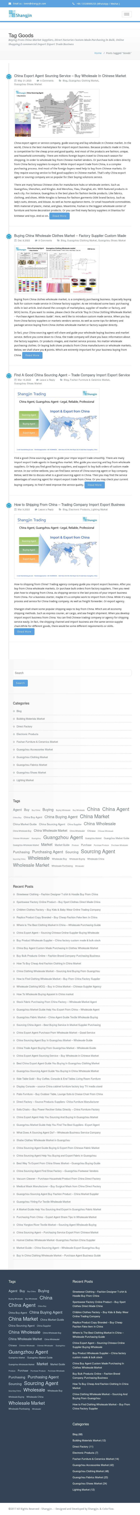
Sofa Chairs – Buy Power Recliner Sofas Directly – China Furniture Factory (58, 1109)
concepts (60, 307)
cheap (43, 151)
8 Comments (45, 240)
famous (62, 197)
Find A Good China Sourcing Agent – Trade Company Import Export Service (72, 374)
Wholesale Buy (59, 858)
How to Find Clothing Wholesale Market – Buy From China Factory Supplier (58, 978)
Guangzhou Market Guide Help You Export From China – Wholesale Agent (58, 1009)
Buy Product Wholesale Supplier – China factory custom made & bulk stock (59, 940)
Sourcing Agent (98, 851)
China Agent (115, 809)
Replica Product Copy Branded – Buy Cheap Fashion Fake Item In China (57, 917)
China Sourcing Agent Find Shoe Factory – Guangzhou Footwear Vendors (58, 1171)
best (39, 147)
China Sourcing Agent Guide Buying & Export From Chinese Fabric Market (58, 1148)
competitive (24, 151)
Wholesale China (95, 858)
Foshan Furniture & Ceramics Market (89, 379)
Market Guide (62, 845)
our (29, 470)
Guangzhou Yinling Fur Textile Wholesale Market (44, 1201)
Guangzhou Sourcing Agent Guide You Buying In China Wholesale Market (58, 1071)
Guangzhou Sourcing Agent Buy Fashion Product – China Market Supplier (58, 1194)
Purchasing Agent (47, 851)
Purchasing (21, 852)
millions (63, 155)
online (35, 470)
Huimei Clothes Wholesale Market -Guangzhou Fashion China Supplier (56, 1240)
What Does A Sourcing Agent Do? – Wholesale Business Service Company (59, 1132)
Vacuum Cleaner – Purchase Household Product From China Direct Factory (59, 1178)
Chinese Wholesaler (21, 838)
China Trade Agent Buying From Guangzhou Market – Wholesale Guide (56, 1048)
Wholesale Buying (77, 858)
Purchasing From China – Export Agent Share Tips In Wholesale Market (56, 1217)
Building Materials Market (31, 718)
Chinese (91, 830)
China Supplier (74, 824)
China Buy (17, 817)
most (83, 151)
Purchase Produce (101, 845)
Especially (117, 299)
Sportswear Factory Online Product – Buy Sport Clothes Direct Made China (58, 902)
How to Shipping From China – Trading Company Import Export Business (69, 504)
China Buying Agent (61, 816)
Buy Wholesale (79, 810)
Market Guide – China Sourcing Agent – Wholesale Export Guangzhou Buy (58, 1247)
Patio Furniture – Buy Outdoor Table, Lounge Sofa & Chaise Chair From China (60, 1094)
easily (26, 621)
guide (82, 584)
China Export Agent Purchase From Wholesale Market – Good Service (56, 1032)
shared (46, 307)
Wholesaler (79, 866)
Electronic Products (79, 509)
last (87, 592)
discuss (41, 475)
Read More (59, 216)
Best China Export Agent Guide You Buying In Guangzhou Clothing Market (58, 1063)
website (43, 470)
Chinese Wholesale (105, 831)
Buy (26, 809)
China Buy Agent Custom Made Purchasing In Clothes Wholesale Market (57, 948)
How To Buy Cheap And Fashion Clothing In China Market (49, 963)
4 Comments (47, 80)
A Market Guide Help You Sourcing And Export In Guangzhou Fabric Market (59, 1209)
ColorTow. (108, 1508)
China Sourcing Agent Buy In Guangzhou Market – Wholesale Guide (55, 1040)
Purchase (86, 845)
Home (98, 53)
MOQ (17, 312)
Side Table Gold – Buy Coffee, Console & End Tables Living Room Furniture (59, 1078)
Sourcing (72, 852)
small (98, 201)
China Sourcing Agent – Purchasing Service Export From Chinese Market (57, 1232)
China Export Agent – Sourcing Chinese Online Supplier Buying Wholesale (58, 932)
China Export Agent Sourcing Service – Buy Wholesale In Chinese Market (70, 75)
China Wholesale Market (50, 830)
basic (112, 303)
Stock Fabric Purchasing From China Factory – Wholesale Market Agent (57, 1002)
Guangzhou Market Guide (116, 838)
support (82, 466)
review (50, 312)
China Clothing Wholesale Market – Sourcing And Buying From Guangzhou (58, 971)
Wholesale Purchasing (62, 865)
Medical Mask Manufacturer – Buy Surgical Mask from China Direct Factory (59, 1186)
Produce (75, 845)
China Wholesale (100, 823)
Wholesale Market (31, 865)
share (62, 332)
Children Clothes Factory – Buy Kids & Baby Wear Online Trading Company (59, 909)
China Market (94, 816)
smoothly (98, 458)
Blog (65, 80)
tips (102, 320)
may (106, 475)
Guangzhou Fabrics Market (32, 764)
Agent (17, 809)
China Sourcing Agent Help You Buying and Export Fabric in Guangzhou (56, 1155)
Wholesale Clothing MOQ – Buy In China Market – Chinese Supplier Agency (59, 986)
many (29, 184)
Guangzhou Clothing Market (84, 80)
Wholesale (39, 858)
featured (109, 189)
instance (35, 193)
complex (116, 164)
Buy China (36, 810)
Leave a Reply (47, 379)
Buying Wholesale (63, 810)
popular (58, 177)
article (79, 312)
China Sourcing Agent (52, 824)
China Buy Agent (33, 817)
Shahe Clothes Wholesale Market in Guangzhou (43, 1140)
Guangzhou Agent (63, 837)
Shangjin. (94, 1508)
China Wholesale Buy (22, 830)
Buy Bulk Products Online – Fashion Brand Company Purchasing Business (58, 955)
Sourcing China (19, 859)
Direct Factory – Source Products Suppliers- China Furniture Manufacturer (58, 1101)
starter (50, 597)
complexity (79, 299)
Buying (48, 809)
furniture (19, 210)
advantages (20, 479)
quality (70, 151)
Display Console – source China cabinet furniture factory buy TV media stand (59, 1086)
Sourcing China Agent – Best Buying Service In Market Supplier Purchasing (59, 1025)
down (47, 336)
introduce (81, 316)
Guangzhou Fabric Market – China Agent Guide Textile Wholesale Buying (57, 1017)
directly (113, 325)
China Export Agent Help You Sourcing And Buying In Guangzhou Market (57, 1117)
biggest (97, 206)
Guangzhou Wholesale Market (26, 845)
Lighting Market (99, 509)
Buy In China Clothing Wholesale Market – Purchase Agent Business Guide (59, 1255)
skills (17, 307)
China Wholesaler (77, 830)
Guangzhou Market (93, 838)
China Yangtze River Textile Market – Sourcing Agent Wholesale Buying (56, 1224)
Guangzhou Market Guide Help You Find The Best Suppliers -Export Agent (58, 1124)
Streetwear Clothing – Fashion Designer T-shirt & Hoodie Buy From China (57, 894)
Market (46, 844)
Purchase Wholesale (119, 845)
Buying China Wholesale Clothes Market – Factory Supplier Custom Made (70, 235)
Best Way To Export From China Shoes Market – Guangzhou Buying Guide (58, 1163)
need (126, 588)
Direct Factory (24, 726)
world (17, 147)
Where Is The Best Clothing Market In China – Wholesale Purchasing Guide (59, 925)
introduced (95, 303)
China (93, 809)
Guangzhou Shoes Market (28, 84)
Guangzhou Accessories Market (35, 749)
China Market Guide (25, 824)
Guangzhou (36, 838)
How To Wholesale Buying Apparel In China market (45, 994)
